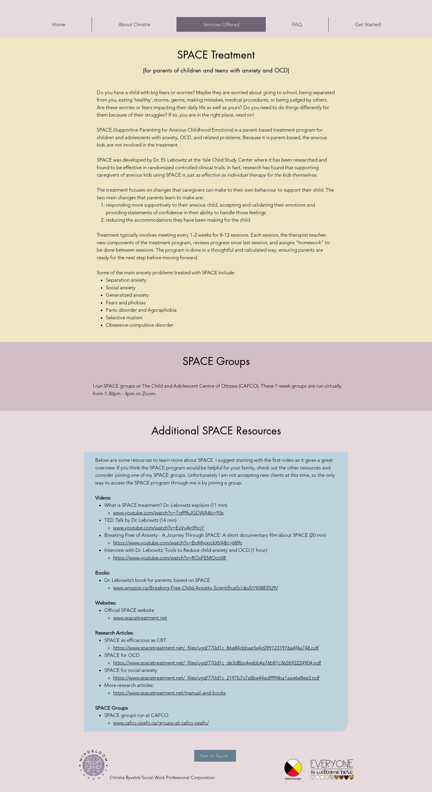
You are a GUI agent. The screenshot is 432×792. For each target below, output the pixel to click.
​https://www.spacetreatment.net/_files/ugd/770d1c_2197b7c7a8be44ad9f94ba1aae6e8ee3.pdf (216, 678)
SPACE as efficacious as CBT (135, 640)
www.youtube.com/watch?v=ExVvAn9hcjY (158, 528)
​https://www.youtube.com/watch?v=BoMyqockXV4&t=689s (177, 543)
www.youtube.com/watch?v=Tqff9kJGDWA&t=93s (168, 513)
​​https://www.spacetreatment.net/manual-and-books (169, 693)
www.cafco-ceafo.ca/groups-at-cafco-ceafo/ (161, 723)
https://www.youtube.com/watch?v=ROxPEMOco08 (169, 558)
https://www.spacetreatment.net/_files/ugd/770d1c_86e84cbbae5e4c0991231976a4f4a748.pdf (216, 648)
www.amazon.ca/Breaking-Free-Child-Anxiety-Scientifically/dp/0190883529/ (195, 588)
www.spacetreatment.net (140, 618)
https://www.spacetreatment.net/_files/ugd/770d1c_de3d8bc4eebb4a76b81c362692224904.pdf (217, 663)
